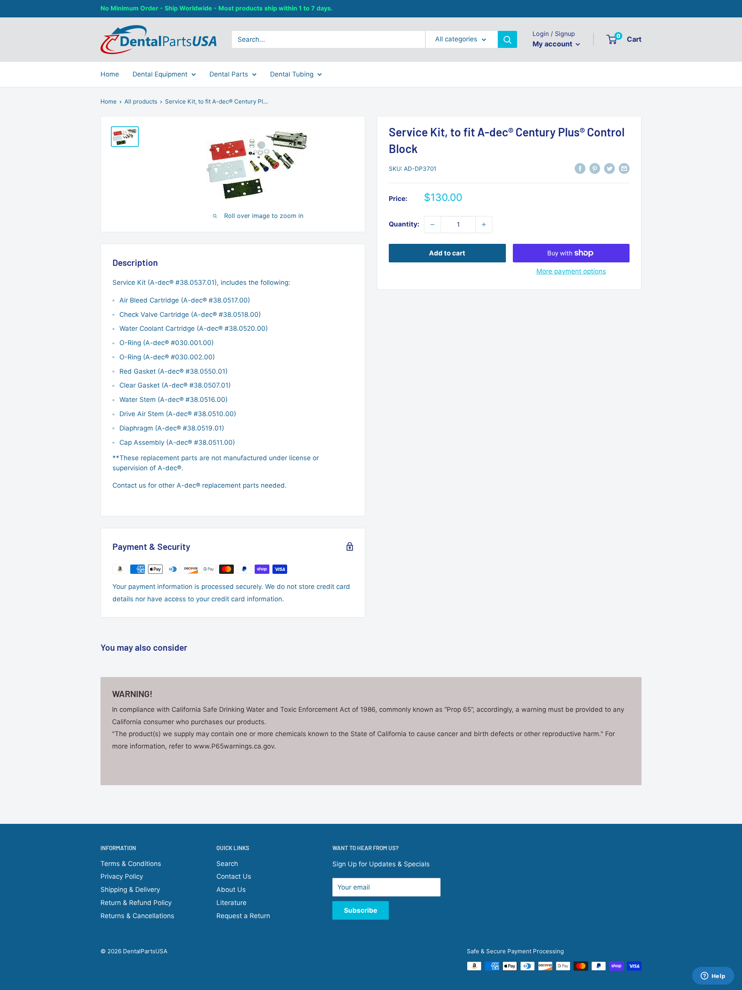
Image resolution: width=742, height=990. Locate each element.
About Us (231, 889)
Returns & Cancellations (137, 916)
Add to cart (447, 253)
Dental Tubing (291, 74)
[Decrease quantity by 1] (432, 224)
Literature (231, 903)
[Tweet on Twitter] (609, 168)
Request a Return (243, 916)
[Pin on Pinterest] (594, 168)
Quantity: (404, 224)
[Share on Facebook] (580, 168)
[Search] (507, 39)
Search (227, 864)
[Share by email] (624, 168)
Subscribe (360, 910)
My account (553, 44)
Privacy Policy (121, 876)
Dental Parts (228, 74)
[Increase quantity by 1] (484, 224)
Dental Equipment (160, 74)
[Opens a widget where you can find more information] (713, 976)
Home (109, 74)
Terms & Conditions (130, 864)
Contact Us (233, 876)
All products (140, 101)
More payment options (571, 271)
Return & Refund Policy (136, 903)
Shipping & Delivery (130, 889)
